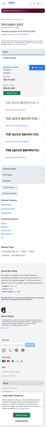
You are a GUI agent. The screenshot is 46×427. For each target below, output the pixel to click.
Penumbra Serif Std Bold (15, 157)
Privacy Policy (24, 408)
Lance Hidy (36, 41)
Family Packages (9, 57)
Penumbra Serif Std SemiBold (17, 141)
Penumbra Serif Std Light (15, 109)
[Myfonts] (11, 4)
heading (23, 251)
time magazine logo (18, 255)
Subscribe (30, 345)
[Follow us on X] (11, 350)
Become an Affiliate (9, 376)
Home (3, 20)
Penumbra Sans (6, 213)
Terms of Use (6, 391)
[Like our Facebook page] (23, 350)
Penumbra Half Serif (8, 209)
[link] (38, 3)
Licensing (6, 180)
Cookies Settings (21, 421)
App (2, 237)
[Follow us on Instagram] (4, 350)
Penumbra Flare (6, 205)
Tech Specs (7, 174)
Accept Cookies (21, 415)
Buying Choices (12, 93)
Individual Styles (9, 168)
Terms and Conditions (9, 388)
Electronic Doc (6, 230)
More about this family (19, 44)
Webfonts (4, 227)
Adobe (9, 20)
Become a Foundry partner (11, 372)
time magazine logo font (10, 251)
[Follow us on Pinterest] (17, 350)
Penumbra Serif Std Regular (16, 125)
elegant (31, 251)
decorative (5, 255)
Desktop (4, 223)
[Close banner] (41, 11)
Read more (4, 328)
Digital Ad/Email (6, 234)
